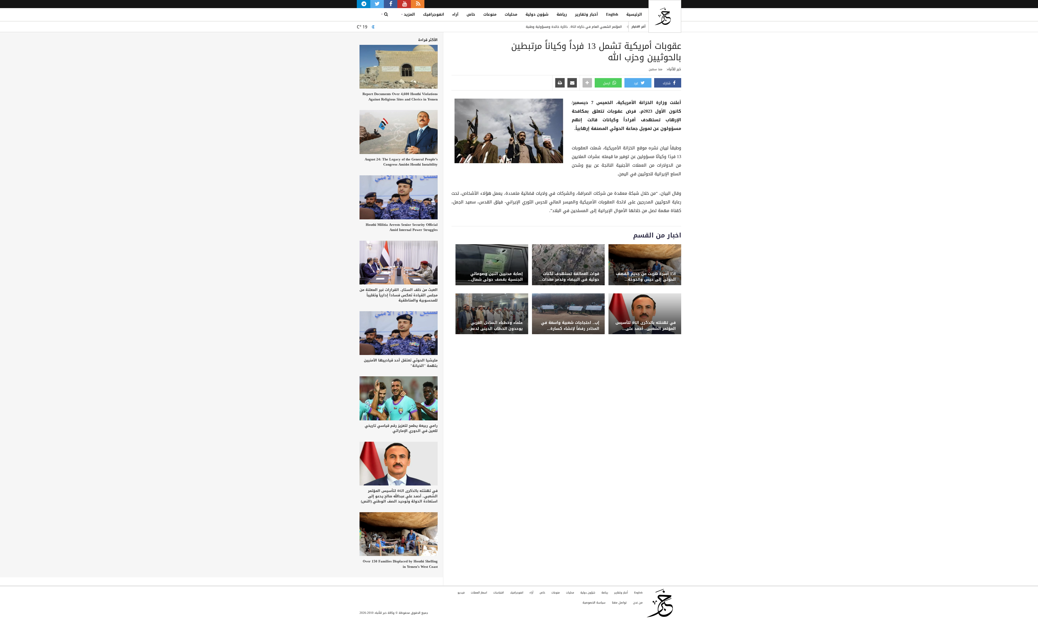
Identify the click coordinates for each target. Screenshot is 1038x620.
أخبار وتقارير (586, 14)
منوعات (490, 14)
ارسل (607, 83)
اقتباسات (498, 592)
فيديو (461, 592)
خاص (471, 14)
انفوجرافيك (433, 14)
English (612, 14)
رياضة (562, 14)
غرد (636, 83)
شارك (667, 83)
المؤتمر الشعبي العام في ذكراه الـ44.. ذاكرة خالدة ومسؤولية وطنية (574, 26)
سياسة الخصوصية (594, 602)
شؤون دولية (536, 14)
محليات (511, 14)
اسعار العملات (479, 592)
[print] (560, 83)
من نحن (638, 602)
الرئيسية (634, 14)
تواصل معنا (619, 602)
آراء (455, 14)
